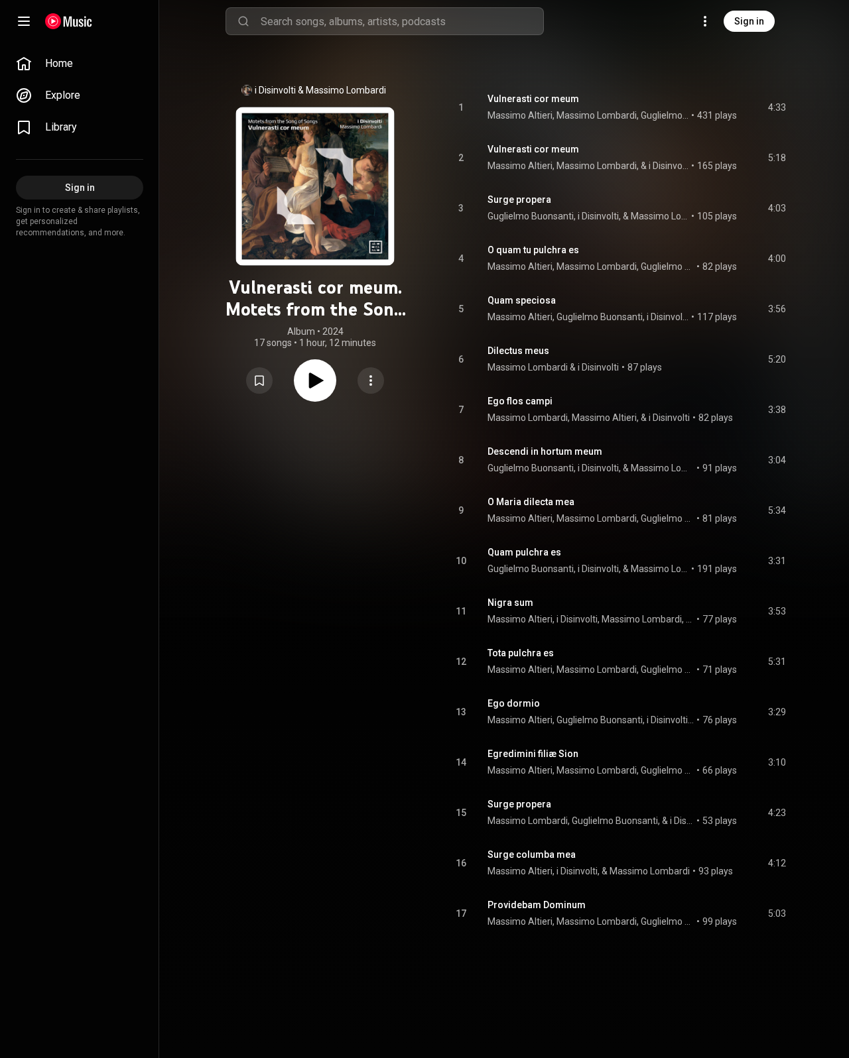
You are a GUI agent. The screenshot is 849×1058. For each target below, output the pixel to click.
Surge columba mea (532, 854)
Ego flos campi (520, 401)
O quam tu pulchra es (533, 250)
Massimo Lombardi (346, 90)
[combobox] (402, 21)
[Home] (68, 21)
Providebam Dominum (537, 905)
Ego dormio (514, 703)
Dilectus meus (518, 350)
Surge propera (519, 199)
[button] (259, 380)
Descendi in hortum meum (545, 451)
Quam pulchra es (524, 552)
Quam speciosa (522, 300)
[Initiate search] (243, 21)
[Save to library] (259, 380)
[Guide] (24, 21)
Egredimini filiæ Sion (533, 753)
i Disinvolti (275, 90)
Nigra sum (510, 602)
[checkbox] (777, 107)
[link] (79, 64)
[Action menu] (371, 380)
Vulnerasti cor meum (533, 98)
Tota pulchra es (521, 653)
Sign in (749, 21)
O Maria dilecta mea (531, 502)
